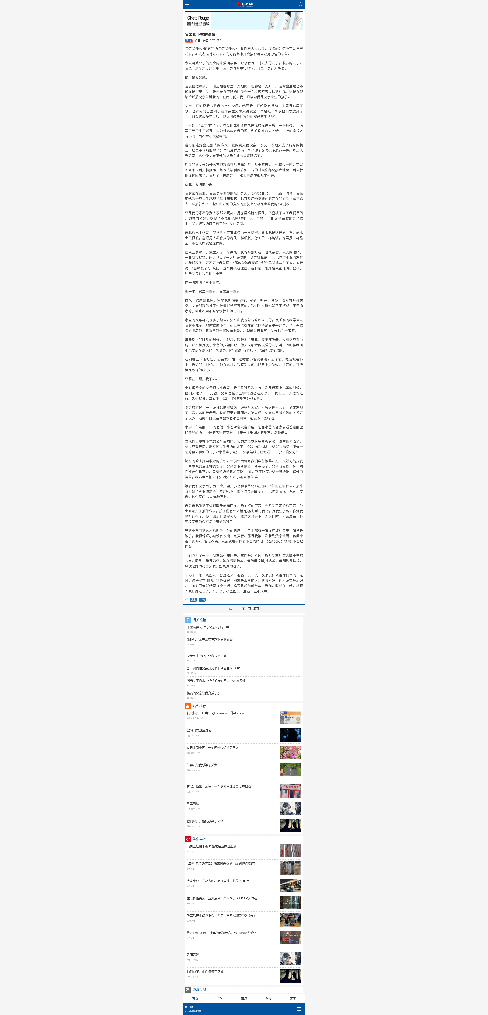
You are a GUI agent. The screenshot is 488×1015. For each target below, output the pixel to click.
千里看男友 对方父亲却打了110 (208, 627)
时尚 (220, 998)
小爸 (202, 599)
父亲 (193, 599)
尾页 (256, 608)
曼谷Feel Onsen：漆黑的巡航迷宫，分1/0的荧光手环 (221, 933)
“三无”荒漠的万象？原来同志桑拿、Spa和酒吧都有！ (222, 863)
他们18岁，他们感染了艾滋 (205, 821)
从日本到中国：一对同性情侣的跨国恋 (213, 747)
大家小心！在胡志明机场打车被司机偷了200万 (218, 881)
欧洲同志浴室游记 (199, 730)
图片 (268, 998)
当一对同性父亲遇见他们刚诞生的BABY (214, 668)
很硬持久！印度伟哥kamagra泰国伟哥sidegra (216, 713)
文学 (293, 998)
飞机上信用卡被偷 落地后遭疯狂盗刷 (211, 846)
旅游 (244, 998)
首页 (195, 998)
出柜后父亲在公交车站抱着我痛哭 (210, 639)
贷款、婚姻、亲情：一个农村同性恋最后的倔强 (219, 786)
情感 (188, 40)
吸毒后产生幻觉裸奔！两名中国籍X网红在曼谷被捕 (221, 915)
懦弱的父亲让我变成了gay (204, 693)
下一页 (246, 608)
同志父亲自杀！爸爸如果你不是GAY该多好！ (217, 680)
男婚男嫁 (193, 803)
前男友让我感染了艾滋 (202, 765)
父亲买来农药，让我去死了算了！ (210, 656)
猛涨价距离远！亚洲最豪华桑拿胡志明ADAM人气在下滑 (225, 898)
